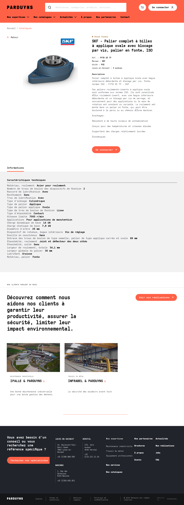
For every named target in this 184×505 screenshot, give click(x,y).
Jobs (158, 452)
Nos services (113, 465)
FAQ (157, 459)
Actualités (162, 438)
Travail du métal (115, 451)
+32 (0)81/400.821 (66, 480)
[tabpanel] (92, 222)
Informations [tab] (15, 167)
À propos (139, 452)
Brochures (139, 445)
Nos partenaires (143, 438)
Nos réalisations (165, 445)
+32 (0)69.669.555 (66, 456)
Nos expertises (114, 438)
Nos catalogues (114, 472)
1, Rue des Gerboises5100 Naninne (63, 473)
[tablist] (92, 168)
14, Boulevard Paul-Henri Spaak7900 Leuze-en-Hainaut (66, 448)
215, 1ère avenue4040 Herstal (91, 447)
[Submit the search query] (49, 7)
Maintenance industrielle (119, 446)
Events (137, 459)
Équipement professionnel (119, 455)
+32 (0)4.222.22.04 (92, 455)
